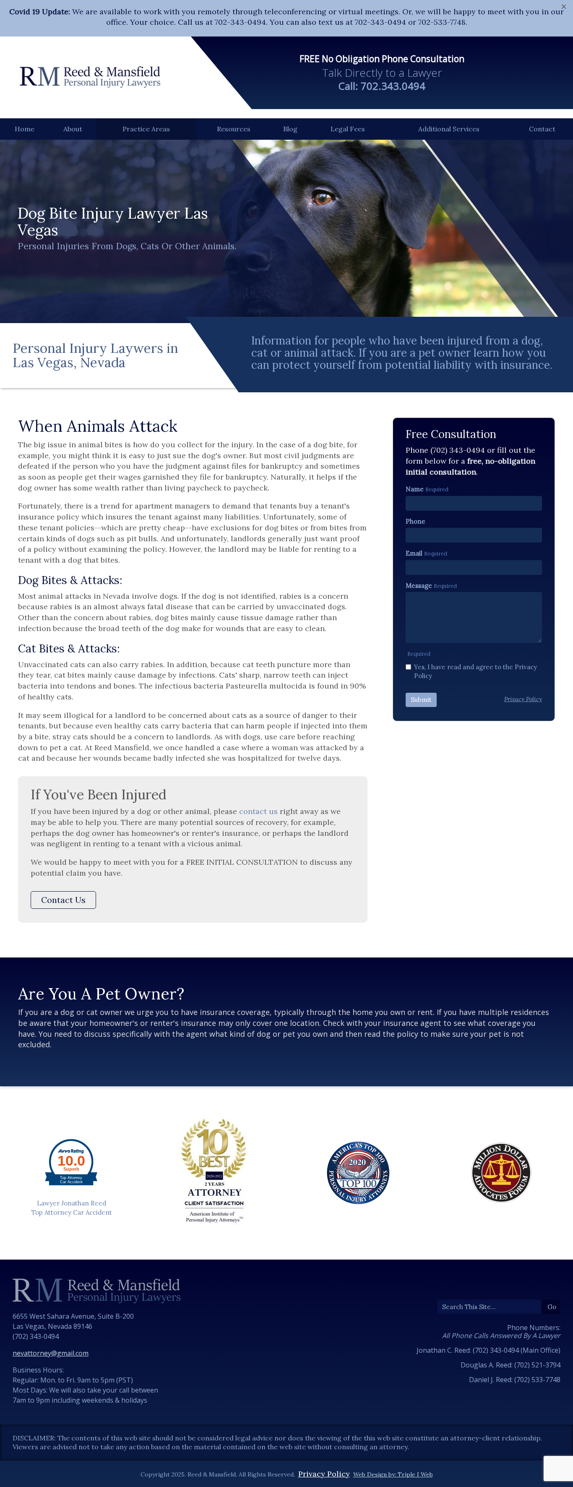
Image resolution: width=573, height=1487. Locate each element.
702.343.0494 (393, 86)
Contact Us (63, 900)
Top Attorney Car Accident (71, 1212)
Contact (542, 129)
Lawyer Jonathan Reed (71, 1203)
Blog (290, 129)
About (72, 129)
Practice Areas (146, 129)
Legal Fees (348, 129)
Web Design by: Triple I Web (393, 1474)
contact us (258, 811)
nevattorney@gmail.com (51, 1353)
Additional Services (448, 129)
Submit (421, 700)
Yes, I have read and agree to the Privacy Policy (475, 671)
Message (419, 586)
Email (414, 553)
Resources (233, 129)
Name (415, 489)
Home (24, 129)
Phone (415, 521)
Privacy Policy (324, 1474)
